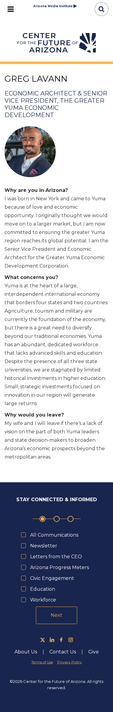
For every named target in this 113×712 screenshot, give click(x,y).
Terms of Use (42, 662)
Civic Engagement (52, 578)
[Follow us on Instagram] (70, 640)
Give (93, 652)
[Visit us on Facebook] (61, 640)
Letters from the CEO (56, 556)
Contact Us (62, 652)
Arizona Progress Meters (59, 567)
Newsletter (43, 546)
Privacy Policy (69, 662)
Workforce (43, 600)
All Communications (54, 535)
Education (42, 589)
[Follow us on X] (42, 640)
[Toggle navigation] (10, 9)
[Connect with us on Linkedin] (52, 640)
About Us (28, 652)
